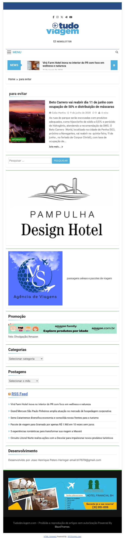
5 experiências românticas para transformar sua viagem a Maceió (46, 431)
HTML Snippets (50, 537)
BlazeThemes (62, 526)
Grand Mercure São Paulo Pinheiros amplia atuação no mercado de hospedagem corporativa (61, 411)
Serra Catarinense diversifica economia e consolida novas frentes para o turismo (55, 417)
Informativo (18, 139)
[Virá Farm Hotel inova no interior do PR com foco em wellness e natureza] (33, 67)
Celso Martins (59, 112)
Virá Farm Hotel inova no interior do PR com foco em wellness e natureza (73, 64)
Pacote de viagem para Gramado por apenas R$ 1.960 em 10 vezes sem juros (52, 424)
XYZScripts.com (74, 537)
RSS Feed (20, 394)
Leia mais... (55, 146)
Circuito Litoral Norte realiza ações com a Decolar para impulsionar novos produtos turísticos (62, 438)
